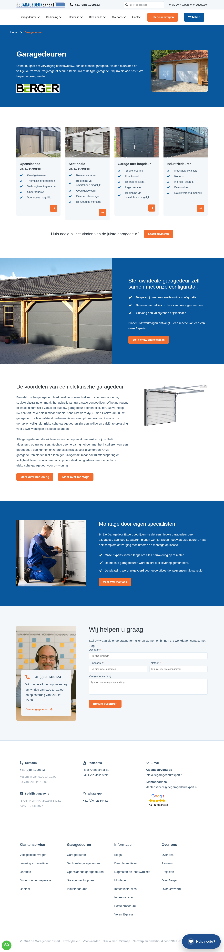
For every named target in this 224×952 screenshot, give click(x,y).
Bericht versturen (105, 703)
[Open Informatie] (81, 17)
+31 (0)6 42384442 (95, 800)
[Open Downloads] (104, 17)
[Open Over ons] (124, 17)
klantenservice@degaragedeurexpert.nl (171, 787)
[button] (158, 800)
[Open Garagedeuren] (38, 17)
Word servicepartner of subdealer (188, 4)
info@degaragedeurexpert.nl (164, 775)
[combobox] (144, 4)
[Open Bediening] (60, 17)
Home (13, 32)
